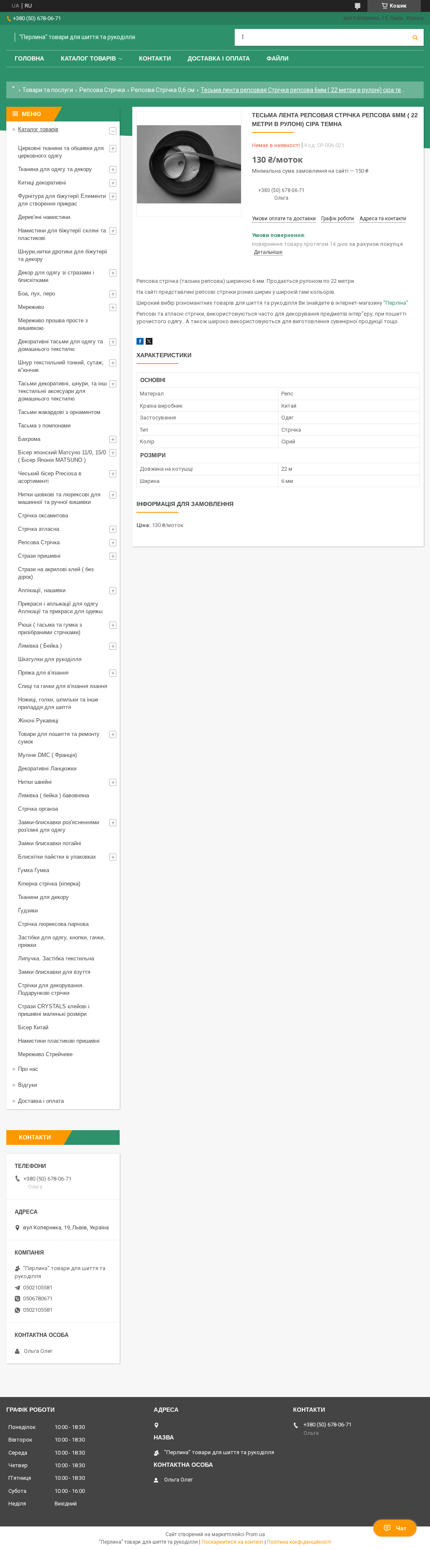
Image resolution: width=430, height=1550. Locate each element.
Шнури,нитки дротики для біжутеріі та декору (62, 255)
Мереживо (31, 307)
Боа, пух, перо (36, 293)
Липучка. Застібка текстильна (56, 958)
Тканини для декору (43, 897)
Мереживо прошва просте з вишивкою (53, 324)
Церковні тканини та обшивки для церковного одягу (61, 152)
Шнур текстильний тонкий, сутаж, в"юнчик (61, 366)
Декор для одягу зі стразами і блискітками (56, 276)
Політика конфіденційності (299, 1542)
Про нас (28, 1069)
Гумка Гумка (33, 870)
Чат (401, 1528)
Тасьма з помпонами (44, 425)
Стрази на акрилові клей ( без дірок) (56, 573)
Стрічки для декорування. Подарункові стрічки (51, 989)
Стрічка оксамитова (43, 515)
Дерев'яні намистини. (45, 217)
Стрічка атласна (38, 529)
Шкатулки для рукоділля (49, 659)
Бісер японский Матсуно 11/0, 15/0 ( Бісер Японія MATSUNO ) (62, 456)
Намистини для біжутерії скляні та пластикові (62, 234)
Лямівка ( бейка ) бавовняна (53, 795)
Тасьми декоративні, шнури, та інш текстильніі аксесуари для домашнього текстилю (62, 391)
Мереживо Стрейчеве (45, 1054)
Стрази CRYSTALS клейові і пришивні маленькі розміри (53, 1010)
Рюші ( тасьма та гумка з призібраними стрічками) (50, 628)
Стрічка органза (38, 809)
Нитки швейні (35, 782)
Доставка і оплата (219, 58)
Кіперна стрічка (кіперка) (49, 883)
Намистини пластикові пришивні (59, 1041)
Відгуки (27, 1085)
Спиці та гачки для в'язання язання (62, 686)
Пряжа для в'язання (43, 673)
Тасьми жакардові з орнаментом (59, 412)
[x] (149, 343)
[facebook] (140, 343)
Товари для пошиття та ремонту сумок (59, 738)
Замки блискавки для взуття (54, 972)
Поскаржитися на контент (232, 1542)
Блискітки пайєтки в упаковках (57, 857)
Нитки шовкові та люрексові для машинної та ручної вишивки (59, 498)
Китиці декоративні (42, 182)
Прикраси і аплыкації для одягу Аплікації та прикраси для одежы (60, 607)
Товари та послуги (47, 90)
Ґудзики (28, 910)
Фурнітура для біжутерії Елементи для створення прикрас (62, 200)
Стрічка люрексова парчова (53, 924)
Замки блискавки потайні (49, 843)
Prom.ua (255, 1534)
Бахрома (29, 439)
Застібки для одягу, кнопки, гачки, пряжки (61, 941)
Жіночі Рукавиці (38, 720)
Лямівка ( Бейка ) (40, 646)
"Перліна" (395, 303)
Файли (277, 58)
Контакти (155, 58)
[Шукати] (415, 37)
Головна (29, 58)
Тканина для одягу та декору (55, 169)
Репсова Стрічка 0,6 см (162, 90)
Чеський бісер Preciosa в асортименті (49, 477)
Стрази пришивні (39, 556)
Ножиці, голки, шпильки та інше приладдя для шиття (58, 703)
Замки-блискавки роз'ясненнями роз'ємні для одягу (58, 826)
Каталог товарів (88, 58)
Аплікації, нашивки (42, 590)
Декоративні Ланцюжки (47, 768)
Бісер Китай (33, 1027)
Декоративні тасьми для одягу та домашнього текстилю (60, 345)
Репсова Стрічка (102, 90)
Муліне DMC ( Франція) (47, 755)
